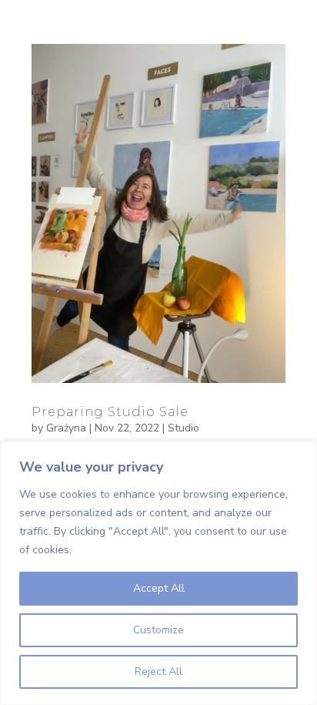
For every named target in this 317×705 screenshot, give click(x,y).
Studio (183, 428)
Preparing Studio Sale (110, 412)
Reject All (158, 671)
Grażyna (66, 428)
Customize (158, 630)
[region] (158, 573)
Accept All (159, 588)
